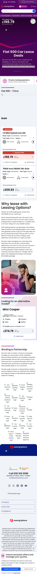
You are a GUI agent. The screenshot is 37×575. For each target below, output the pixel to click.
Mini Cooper (11, 309)
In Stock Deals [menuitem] (16, 15)
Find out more (29, 569)
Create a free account (11, 569)
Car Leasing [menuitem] (11, 2)
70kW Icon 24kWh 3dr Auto (16, 168)
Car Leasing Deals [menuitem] (6, 15)
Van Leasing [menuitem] (30, 2)
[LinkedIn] (17, 485)
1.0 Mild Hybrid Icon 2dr (14, 133)
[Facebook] (22, 485)
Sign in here (16, 573)
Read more (17, 71)
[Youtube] (26, 485)
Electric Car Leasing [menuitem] (26, 15)
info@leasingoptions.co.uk (18, 478)
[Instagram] (9, 485)
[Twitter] (13, 485)
